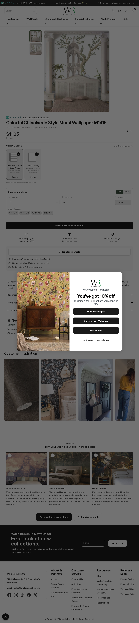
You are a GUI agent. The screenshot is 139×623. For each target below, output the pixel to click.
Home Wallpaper (96, 311)
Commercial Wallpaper (96, 321)
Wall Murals (96, 330)
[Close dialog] (119, 275)
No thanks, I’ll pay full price (96, 339)
